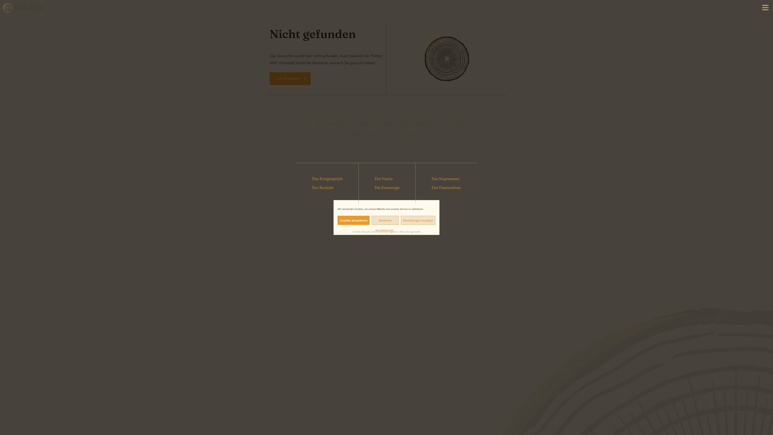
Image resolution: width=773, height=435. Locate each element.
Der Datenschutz (385, 230)
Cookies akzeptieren (353, 220)
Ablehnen (385, 220)
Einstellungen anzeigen (418, 220)
